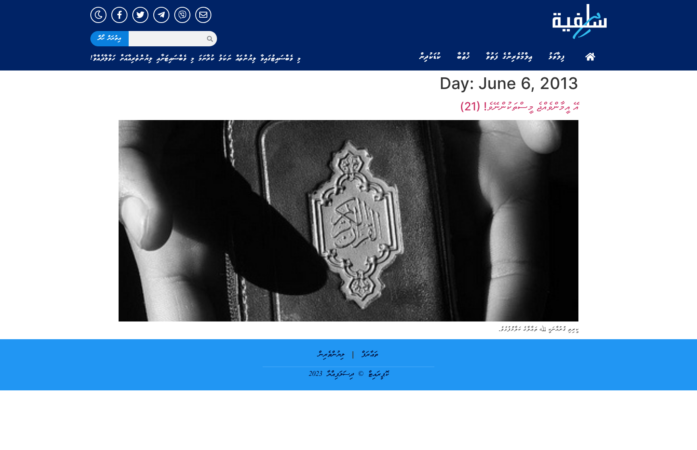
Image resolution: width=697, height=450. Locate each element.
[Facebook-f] (119, 15)
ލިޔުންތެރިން (331, 354)
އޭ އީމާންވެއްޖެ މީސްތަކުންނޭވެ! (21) (519, 106)
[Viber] (182, 15)
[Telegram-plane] (161, 15)
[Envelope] (203, 15)
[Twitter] (140, 15)
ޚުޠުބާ (463, 56)
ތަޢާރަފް (369, 354)
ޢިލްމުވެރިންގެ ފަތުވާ (509, 56)
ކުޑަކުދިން (430, 56)
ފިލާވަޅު (557, 56)
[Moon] (98, 15)
